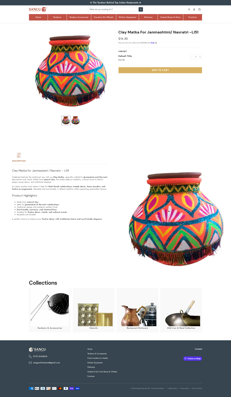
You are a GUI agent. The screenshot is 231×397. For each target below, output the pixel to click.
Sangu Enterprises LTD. (143, 388)
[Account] (194, 9)
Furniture (90, 376)
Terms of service (197, 388)
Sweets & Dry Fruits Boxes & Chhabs (102, 371)
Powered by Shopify (157, 388)
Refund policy (173, 388)
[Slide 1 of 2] (66, 120)
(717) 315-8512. (40, 356)
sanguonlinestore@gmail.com (46, 362)
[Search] (189, 9)
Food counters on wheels (97, 358)
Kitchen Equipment (95, 362)
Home (89, 349)
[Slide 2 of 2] (75, 120)
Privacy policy (184, 388)
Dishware (91, 367)
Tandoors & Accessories (97, 353)
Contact (198, 349)
